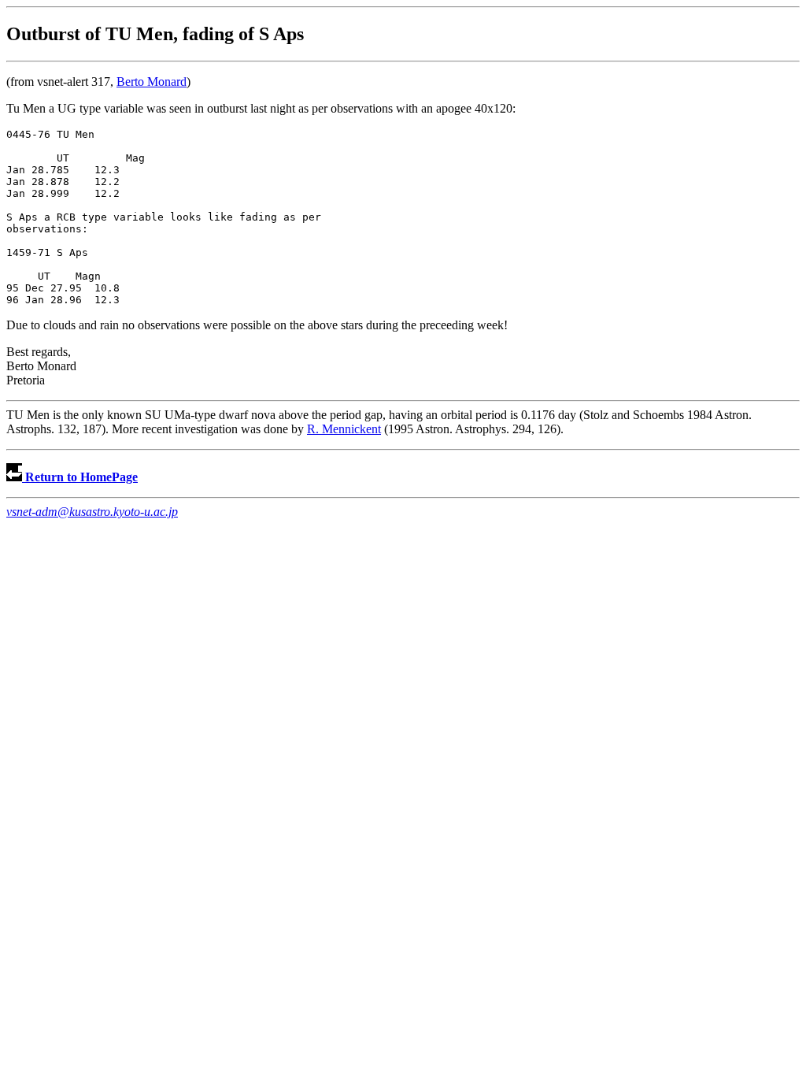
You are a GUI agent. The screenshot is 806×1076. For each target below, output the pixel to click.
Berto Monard (151, 81)
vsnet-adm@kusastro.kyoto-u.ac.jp (92, 511)
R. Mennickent (344, 429)
